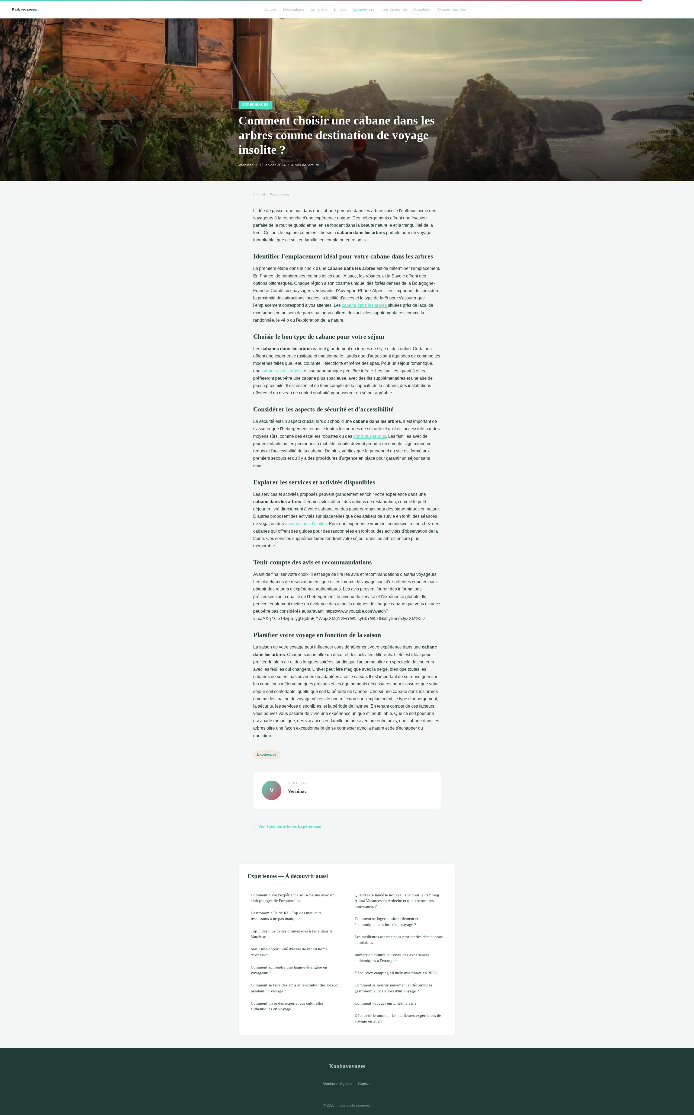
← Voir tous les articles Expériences (287, 826)
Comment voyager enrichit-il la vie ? (386, 1003)
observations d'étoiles (306, 523)
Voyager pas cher (451, 9)
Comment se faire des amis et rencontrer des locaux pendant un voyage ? (294, 988)
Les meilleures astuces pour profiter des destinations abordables (399, 939)
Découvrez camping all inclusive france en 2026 (396, 972)
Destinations (293, 9)
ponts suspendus (369, 436)
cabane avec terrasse (282, 371)
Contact (364, 1083)
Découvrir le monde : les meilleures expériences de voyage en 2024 (398, 1018)
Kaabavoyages (347, 1066)
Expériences (363, 9)
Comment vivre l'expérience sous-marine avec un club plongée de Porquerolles (293, 898)
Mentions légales (337, 1083)
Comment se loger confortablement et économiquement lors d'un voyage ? (386, 921)
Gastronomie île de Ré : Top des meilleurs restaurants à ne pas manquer (286, 915)
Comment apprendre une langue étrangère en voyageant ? (289, 970)
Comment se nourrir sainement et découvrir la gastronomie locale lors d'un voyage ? (393, 988)
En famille (319, 9)
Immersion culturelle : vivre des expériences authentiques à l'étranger (392, 958)
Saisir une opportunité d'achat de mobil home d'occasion (289, 952)
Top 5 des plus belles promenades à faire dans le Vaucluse (292, 934)
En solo (340, 9)
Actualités (421, 9)
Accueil (270, 9)
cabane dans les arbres (365, 305)
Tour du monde (394, 9)
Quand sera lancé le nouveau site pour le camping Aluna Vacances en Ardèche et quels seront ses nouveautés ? (397, 901)
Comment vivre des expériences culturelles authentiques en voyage (287, 1006)
